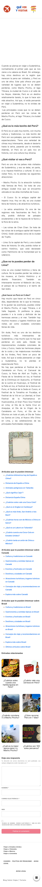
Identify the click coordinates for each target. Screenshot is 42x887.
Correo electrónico (11, 798)
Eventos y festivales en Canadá (18, 569)
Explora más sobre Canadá (16, 594)
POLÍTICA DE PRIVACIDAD (22, 861)
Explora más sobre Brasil (15, 642)
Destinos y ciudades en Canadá (18, 574)
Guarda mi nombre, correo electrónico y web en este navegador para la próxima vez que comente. (21, 824)
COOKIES (7, 861)
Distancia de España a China (17, 483)
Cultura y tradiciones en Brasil (18, 607)
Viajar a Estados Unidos (13, 847)
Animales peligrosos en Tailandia (19, 488)
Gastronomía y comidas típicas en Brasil (22, 612)
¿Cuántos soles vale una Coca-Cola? (20, 502)
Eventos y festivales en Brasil (17, 617)
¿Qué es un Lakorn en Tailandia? (19, 528)
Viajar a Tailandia (10, 849)
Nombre (5, 788)
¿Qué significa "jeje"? (14, 493)
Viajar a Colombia (10, 853)
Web (3, 809)
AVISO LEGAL (21, 871)
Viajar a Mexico (9, 851)
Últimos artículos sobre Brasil (17, 647)
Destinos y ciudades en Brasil (17, 621)
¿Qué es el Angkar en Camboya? (19, 507)
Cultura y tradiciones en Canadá (18, 556)
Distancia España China (15, 497)
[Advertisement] (21, 40)
